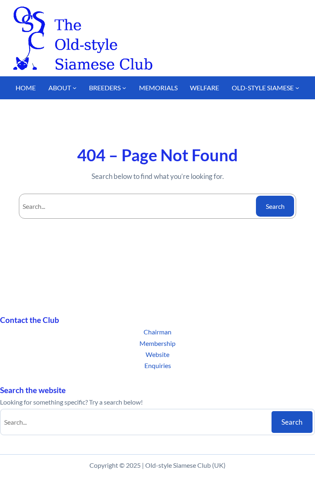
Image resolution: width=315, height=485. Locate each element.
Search (275, 206)
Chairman (157, 332)
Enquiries (157, 365)
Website (157, 354)
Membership (157, 343)
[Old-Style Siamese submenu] (297, 88)
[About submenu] (75, 88)
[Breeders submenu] (124, 88)
